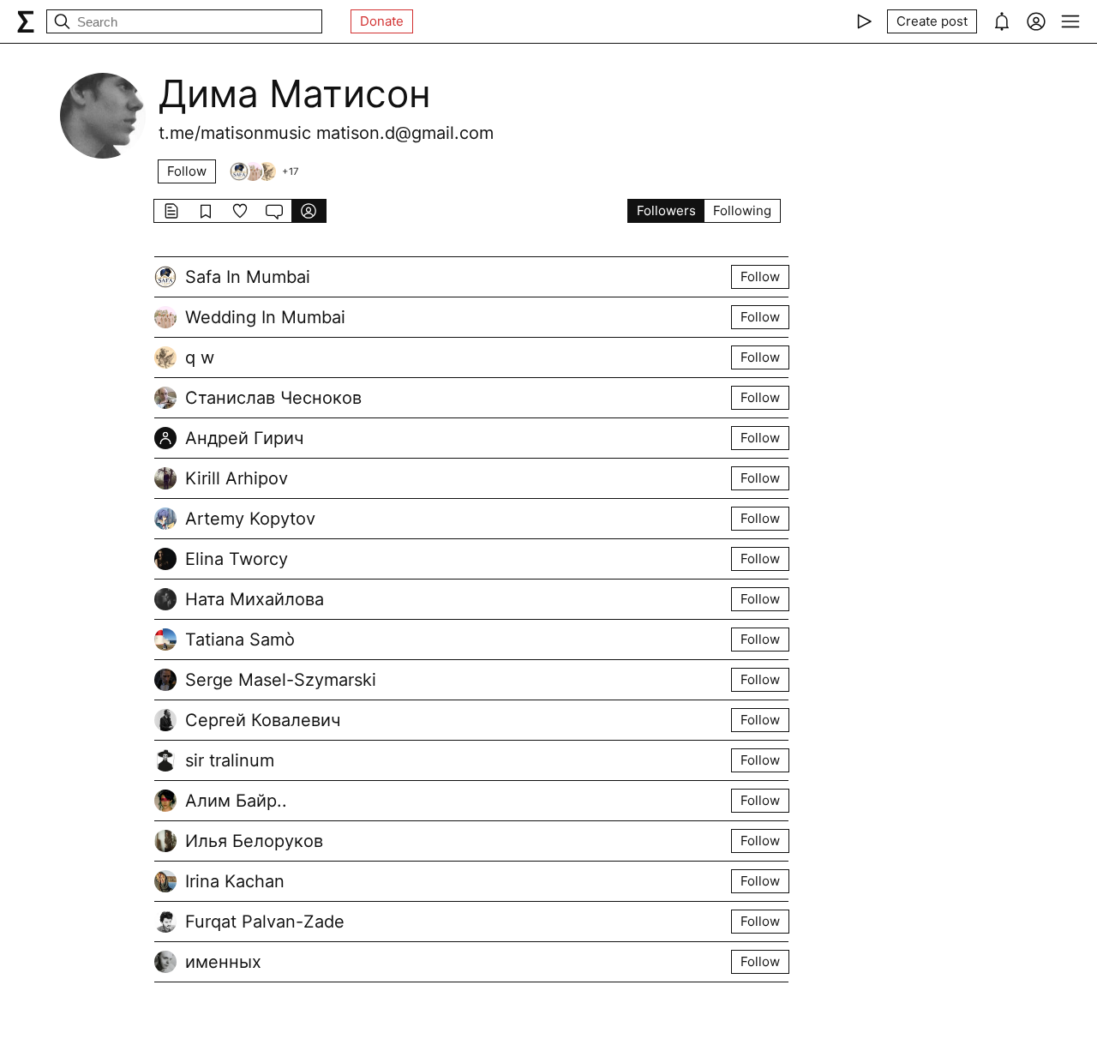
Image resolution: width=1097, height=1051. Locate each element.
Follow (187, 171)
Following (742, 210)
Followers (666, 210)
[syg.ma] (25, 21)
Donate (382, 21)
